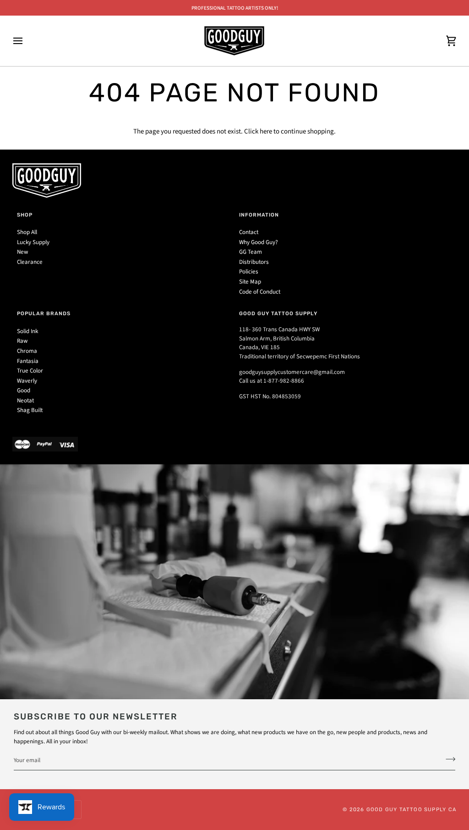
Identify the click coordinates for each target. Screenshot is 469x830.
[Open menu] (26, 41)
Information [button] (259, 215)
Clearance (30, 262)
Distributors (254, 262)
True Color (30, 371)
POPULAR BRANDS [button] (44, 313)
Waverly (27, 381)
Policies (248, 271)
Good (23, 390)
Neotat (25, 400)
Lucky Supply (33, 242)
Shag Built (30, 410)
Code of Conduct (259, 292)
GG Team (250, 252)
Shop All (27, 232)
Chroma (27, 351)
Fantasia (27, 361)
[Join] (447, 759)
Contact (248, 232)
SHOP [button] (25, 215)
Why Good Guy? (258, 242)
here (266, 131)
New (22, 252)
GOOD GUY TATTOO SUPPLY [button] (278, 313)
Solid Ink (27, 331)
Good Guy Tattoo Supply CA (411, 809)
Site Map (250, 282)
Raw (22, 341)
